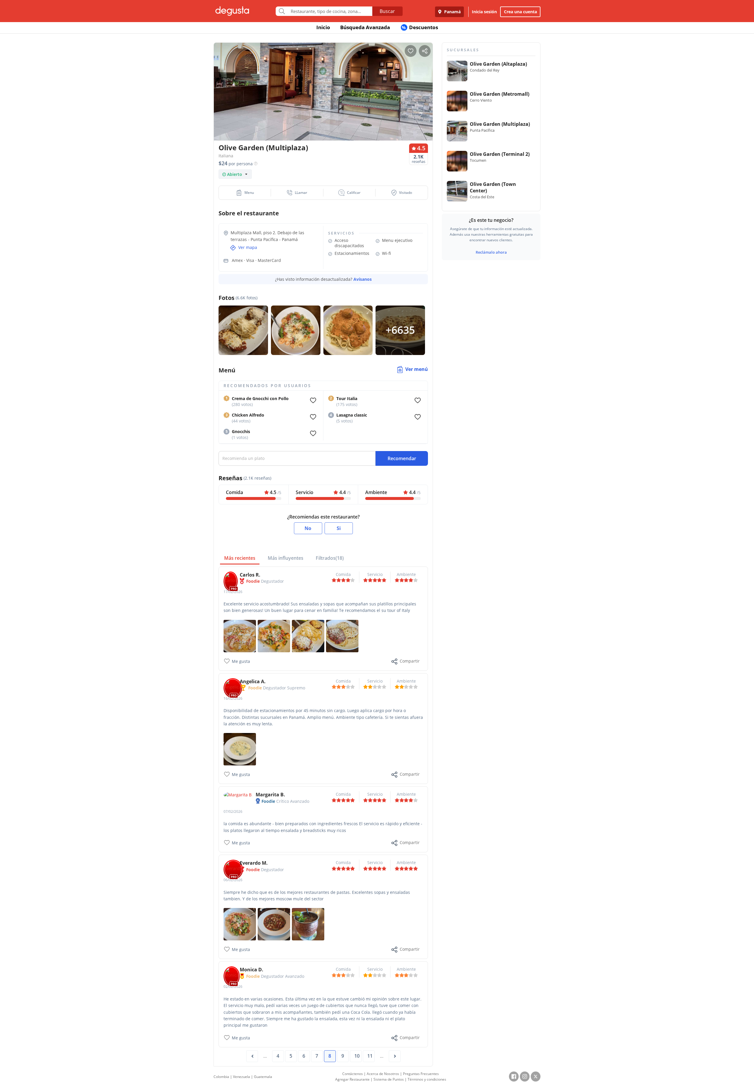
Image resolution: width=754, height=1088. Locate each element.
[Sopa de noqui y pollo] (240, 749)
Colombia (221, 1076)
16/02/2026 (233, 698)
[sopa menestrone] (274, 924)
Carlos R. (250, 575)
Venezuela (241, 1076)
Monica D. (251, 969)
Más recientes (239, 558)
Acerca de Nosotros (383, 1073)
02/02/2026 (233, 986)
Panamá (452, 11)
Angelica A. (253, 681)
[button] (245, 193)
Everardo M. (254, 863)
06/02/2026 (233, 879)
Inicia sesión (484, 11)
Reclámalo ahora (491, 252)
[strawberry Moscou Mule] (308, 924)
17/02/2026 (233, 591)
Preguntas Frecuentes (421, 1073)
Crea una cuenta (520, 11)
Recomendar (402, 458)
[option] (323, 103)
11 (370, 1056)
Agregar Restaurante (352, 1079)
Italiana (226, 156)
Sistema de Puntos (388, 1079)
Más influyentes (285, 558)
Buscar (387, 11)
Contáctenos (352, 1073)
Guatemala (263, 1076)
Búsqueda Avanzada (365, 27)
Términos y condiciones (427, 1079)
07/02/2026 (233, 811)
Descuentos (420, 27)
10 (357, 1056)
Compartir (410, 661)
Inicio (323, 27)
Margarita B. (270, 794)
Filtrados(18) (330, 558)
